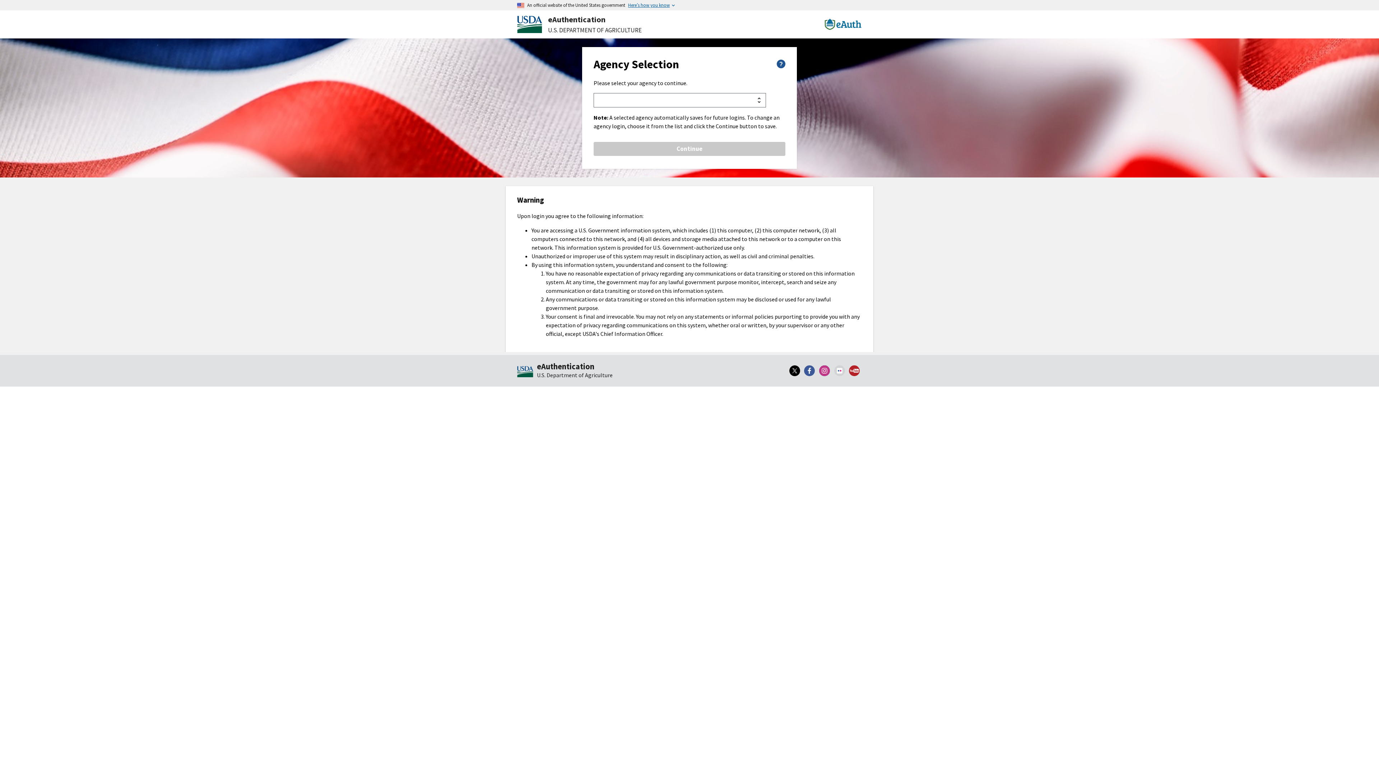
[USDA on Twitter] (794, 370)
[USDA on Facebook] (809, 370)
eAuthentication (576, 19)
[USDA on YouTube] (854, 370)
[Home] (525, 372)
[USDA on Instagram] (824, 370)
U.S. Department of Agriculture (595, 30)
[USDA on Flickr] (839, 370)
